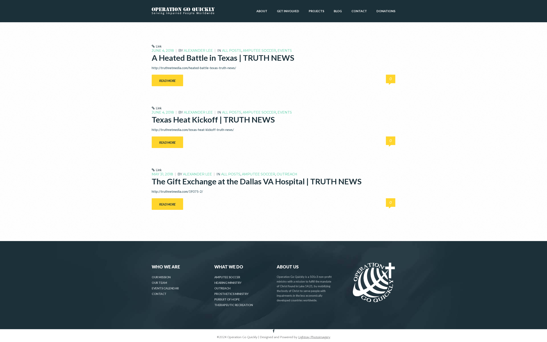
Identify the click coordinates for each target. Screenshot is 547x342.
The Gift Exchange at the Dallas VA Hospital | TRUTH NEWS (257, 181)
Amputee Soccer (259, 51)
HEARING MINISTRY (227, 282)
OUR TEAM (159, 282)
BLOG (338, 11)
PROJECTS (316, 11)
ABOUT (261, 11)
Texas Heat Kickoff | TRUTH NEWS (213, 119)
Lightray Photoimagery (314, 337)
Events (285, 51)
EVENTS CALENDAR (165, 288)
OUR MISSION (161, 277)
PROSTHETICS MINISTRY (231, 294)
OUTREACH (222, 288)
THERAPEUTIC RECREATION (233, 305)
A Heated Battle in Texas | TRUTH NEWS (223, 57)
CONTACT (359, 11)
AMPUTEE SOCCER (227, 277)
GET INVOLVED (288, 11)
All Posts (231, 51)
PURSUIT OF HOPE (227, 299)
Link (159, 46)
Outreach (287, 174)
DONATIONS (385, 11)
